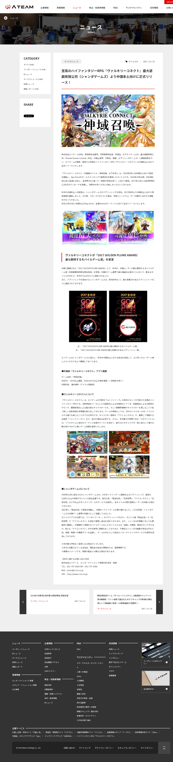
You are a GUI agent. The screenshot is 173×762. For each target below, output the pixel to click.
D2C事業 (15, 689)
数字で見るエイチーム (118, 662)
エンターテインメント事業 (22, 680)
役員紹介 (47, 658)
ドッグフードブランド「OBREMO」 (59, 736)
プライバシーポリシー (104, 747)
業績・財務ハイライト (53, 694)
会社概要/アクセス (51, 662)
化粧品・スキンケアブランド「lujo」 (26, 736)
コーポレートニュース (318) (34, 69)
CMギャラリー (50, 671)
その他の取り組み (84, 720)
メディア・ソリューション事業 (24, 685)
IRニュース (28, 74)
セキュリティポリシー (127, 747)
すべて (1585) (29, 64)
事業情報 (16, 674)
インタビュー (114, 658)
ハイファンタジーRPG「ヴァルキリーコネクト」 (96, 736)
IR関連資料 (48, 689)
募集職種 (112, 675)
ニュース (16, 643)
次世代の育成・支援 (85, 698)
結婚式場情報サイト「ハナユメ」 (90, 732)
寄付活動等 (81, 702)
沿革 (46, 666)
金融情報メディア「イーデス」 (119, 732)
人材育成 (80, 685)
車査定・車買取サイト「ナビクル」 (60, 732)
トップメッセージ (116, 653)
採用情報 (113, 643)
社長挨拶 (47, 653)
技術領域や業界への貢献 (86, 707)
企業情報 (48, 643)
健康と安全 (81, 694)
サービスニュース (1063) (33, 79)
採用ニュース (29, 84)
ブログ (111, 671)
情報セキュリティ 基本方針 (87, 711)
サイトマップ (84, 747)
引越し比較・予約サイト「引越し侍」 (27, 732)
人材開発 (80, 680)
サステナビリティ (85, 657)
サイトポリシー (147, 747)
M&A (79, 643)
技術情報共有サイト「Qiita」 (146, 732)
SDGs (79, 676)
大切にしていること (52, 649)
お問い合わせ (69, 747)
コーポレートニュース (21, 649)
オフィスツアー (115, 666)
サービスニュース (19, 658)
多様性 (79, 689)
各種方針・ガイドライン (86, 715)
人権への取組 (82, 672)
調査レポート (17, 666)
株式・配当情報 (50, 698)
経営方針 (47, 685)
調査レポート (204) (31, 89)
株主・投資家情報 (52, 679)
